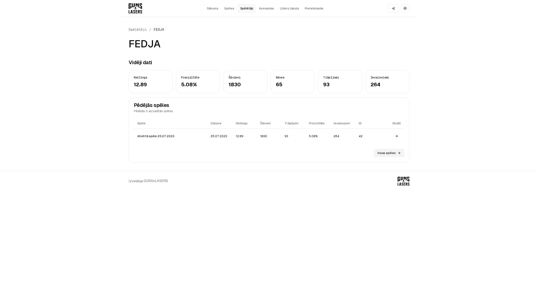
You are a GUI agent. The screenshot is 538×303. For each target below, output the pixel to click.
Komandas (266, 8)
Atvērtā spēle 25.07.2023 (155, 136)
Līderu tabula (289, 8)
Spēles (229, 8)
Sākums (212, 8)
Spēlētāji (246, 8)
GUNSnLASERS (156, 181)
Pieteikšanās (314, 8)
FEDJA (159, 30)
